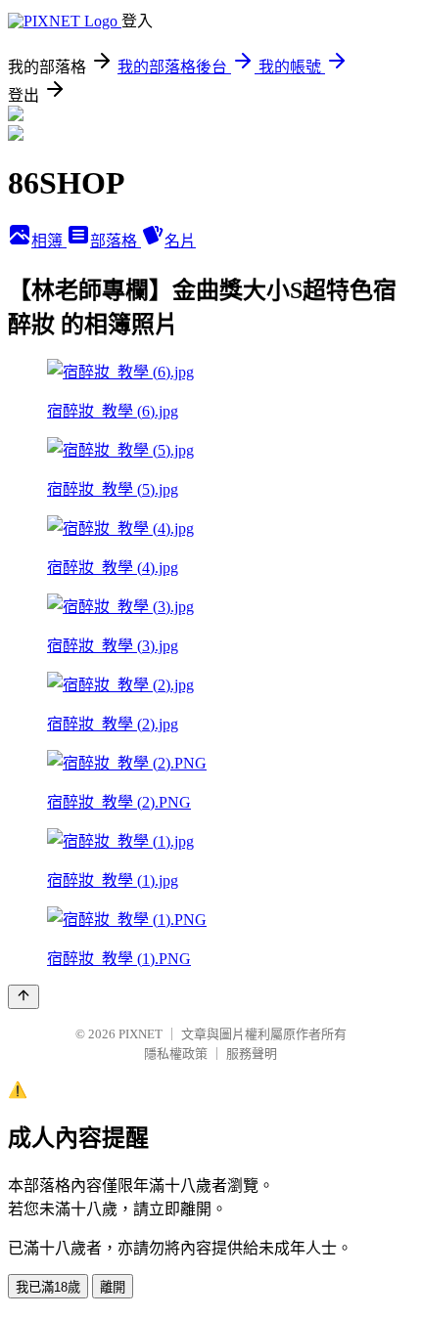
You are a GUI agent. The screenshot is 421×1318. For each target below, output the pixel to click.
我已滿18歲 (48, 1287)
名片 (180, 241)
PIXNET (140, 1034)
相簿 (49, 241)
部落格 (115, 241)
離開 (112, 1287)
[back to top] (23, 997)
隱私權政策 (176, 1053)
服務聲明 (251, 1053)
